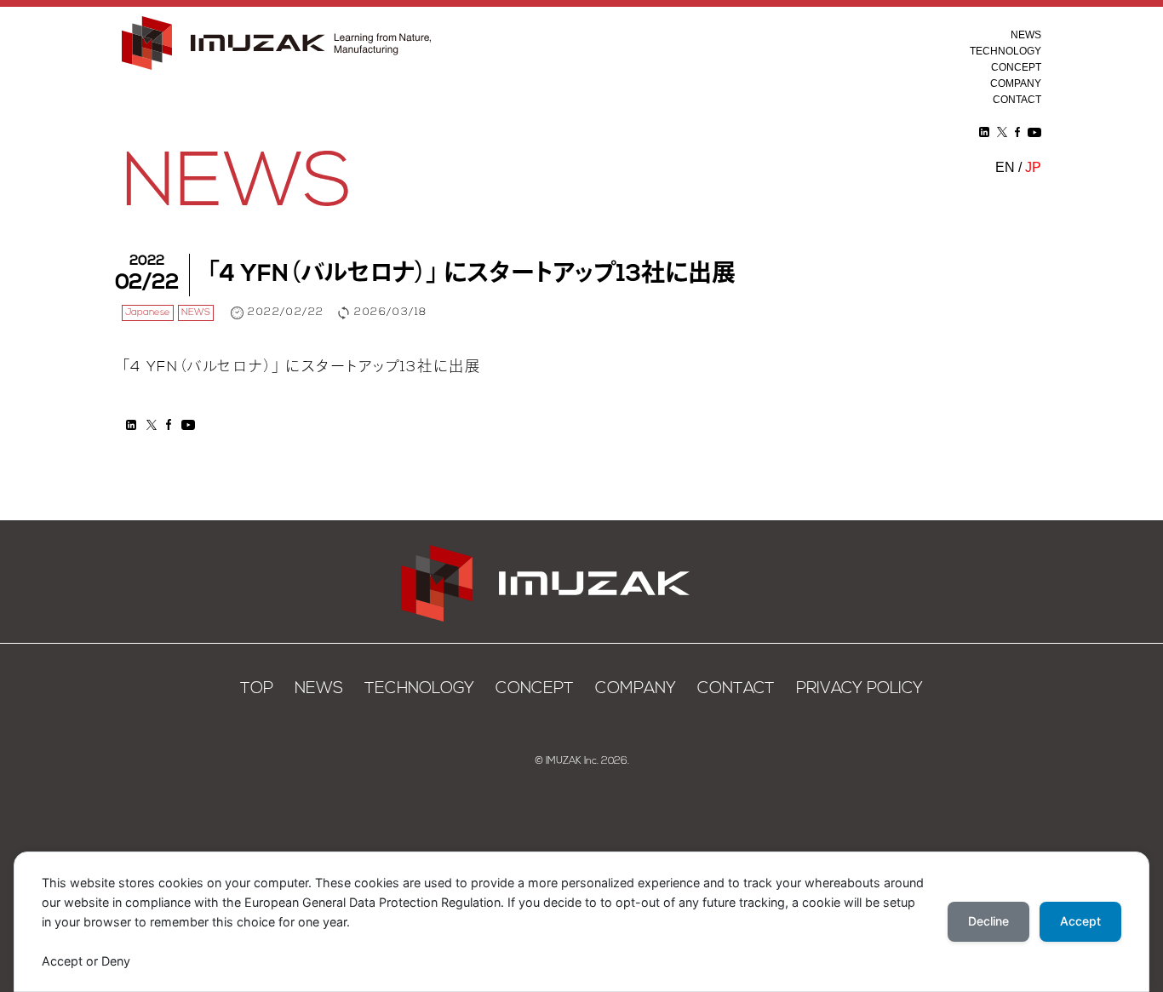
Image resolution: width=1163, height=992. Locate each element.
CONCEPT (1016, 67)
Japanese (147, 313)
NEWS (1026, 35)
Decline (988, 921)
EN (1005, 167)
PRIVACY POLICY (859, 689)
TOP (256, 689)
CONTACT (1017, 100)
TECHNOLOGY (1005, 51)
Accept (1080, 921)
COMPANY (1015, 83)
